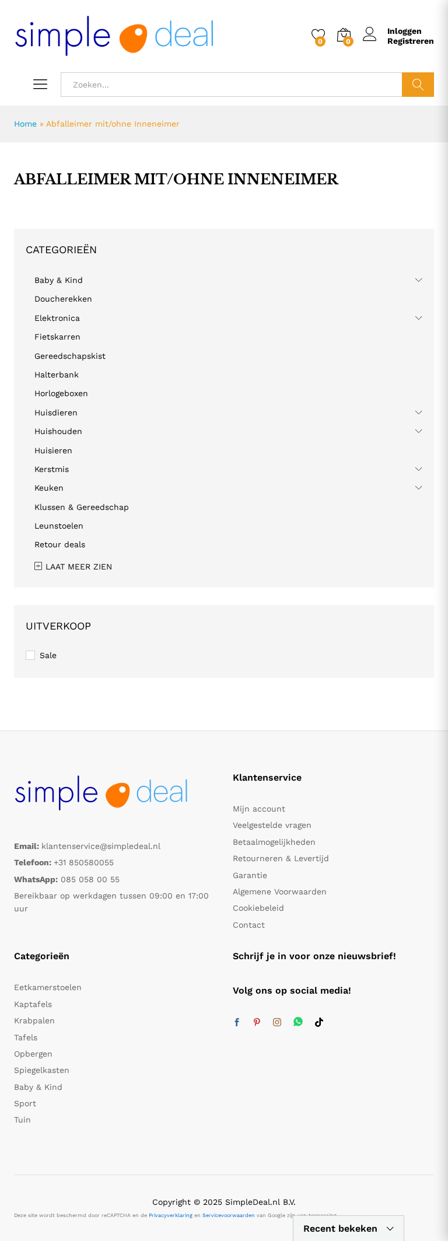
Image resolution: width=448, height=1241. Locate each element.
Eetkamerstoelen (48, 987)
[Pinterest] (257, 1022)
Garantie (250, 875)
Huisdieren (56, 412)
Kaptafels (33, 1004)
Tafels (25, 1037)
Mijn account (259, 808)
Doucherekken (63, 298)
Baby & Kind (58, 280)
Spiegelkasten (41, 1070)
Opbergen (33, 1053)
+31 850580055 (84, 862)
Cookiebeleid (258, 908)
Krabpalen (34, 1020)
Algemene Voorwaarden (280, 891)
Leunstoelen (58, 525)
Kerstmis (51, 469)
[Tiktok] (319, 1022)
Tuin (22, 1119)
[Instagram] (277, 1022)
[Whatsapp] (298, 1022)
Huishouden (58, 431)
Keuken (49, 487)
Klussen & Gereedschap (81, 507)
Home (25, 123)
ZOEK (418, 84)
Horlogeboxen (61, 393)
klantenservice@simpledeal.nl (100, 846)
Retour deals (59, 544)
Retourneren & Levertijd (281, 858)
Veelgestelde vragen (272, 825)
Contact (249, 924)
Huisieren (53, 450)
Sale (48, 655)
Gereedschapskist (70, 356)
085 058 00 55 (90, 879)
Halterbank (56, 374)
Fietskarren (57, 336)
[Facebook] (237, 1022)
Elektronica (57, 318)
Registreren (410, 41)
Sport (25, 1103)
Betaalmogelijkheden (274, 842)
